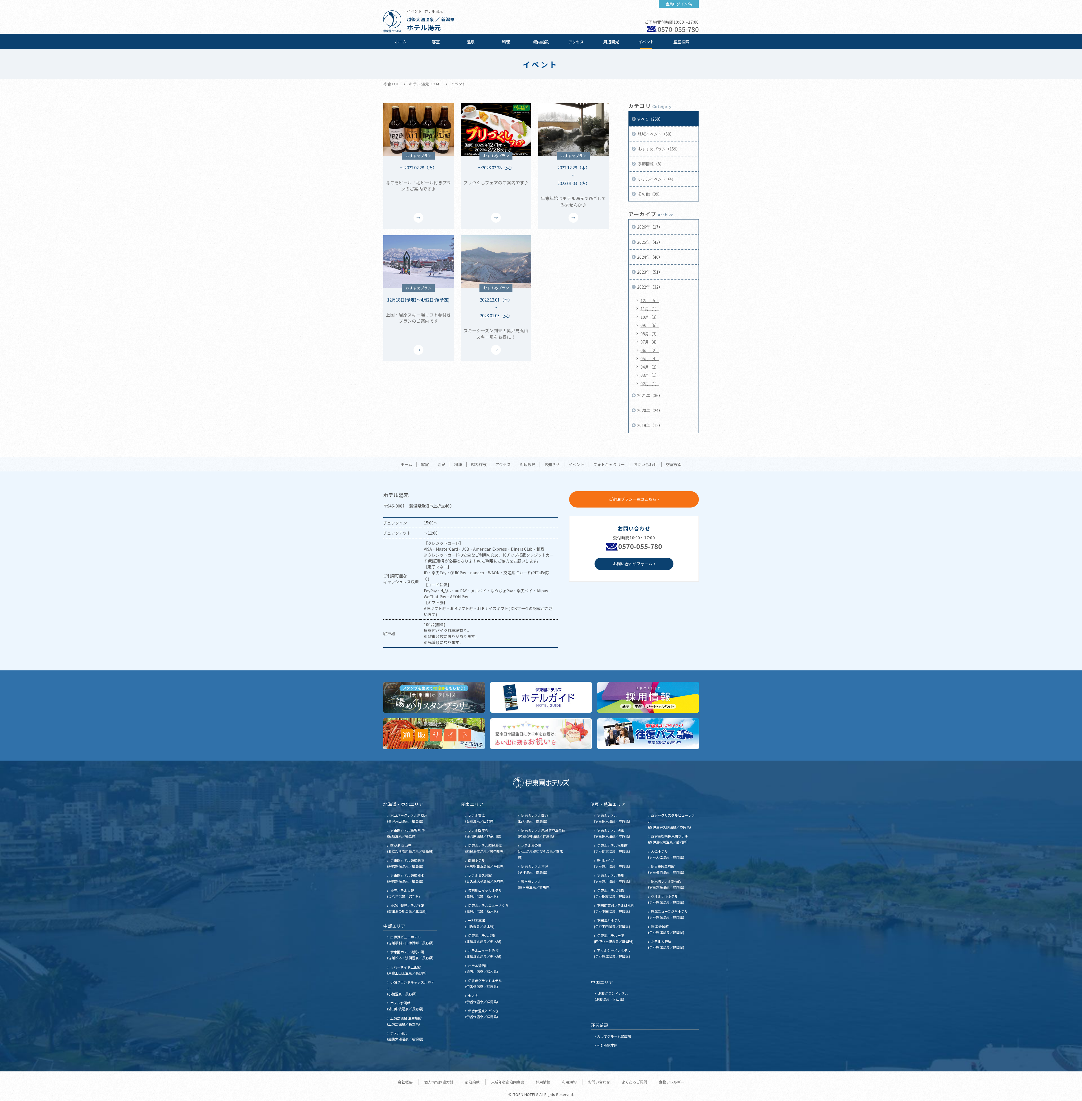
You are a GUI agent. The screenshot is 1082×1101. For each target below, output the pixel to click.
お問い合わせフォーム (632, 563)
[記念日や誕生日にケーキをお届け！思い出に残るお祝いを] (541, 733)
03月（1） (649, 375)
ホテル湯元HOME (425, 84)
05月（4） (649, 358)
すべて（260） (650, 119)
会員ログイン (677, 3)
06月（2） (649, 350)
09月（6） (649, 325)
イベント (646, 42)
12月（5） (649, 300)
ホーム (401, 42)
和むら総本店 (607, 1045)
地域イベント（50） (655, 134)
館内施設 (541, 42)
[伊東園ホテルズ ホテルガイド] (541, 697)
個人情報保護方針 (438, 1082)
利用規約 (569, 1082)
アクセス (576, 42)
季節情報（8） (650, 164)
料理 (506, 42)
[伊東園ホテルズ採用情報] (648, 697)
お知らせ (552, 464)
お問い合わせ (645, 464)
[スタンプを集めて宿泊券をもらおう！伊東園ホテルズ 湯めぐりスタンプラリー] (434, 697)
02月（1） (649, 383)
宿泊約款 (472, 1082)
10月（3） (649, 317)
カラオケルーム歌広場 (614, 1036)
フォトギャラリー (609, 464)
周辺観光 (611, 42)
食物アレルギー (671, 1082)
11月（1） (649, 308)
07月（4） (649, 342)
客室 (436, 42)
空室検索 (681, 42)
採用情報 (543, 1082)
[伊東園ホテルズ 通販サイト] (434, 733)
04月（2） (649, 367)
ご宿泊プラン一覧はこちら (632, 499)
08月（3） (649, 333)
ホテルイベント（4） (656, 179)
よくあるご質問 (634, 1082)
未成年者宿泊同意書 (507, 1082)
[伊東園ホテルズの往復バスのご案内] (648, 733)
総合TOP (391, 84)
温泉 (471, 42)
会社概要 (405, 1082)
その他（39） (649, 194)
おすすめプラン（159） (658, 149)
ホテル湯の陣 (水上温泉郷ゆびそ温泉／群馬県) (540, 851)
